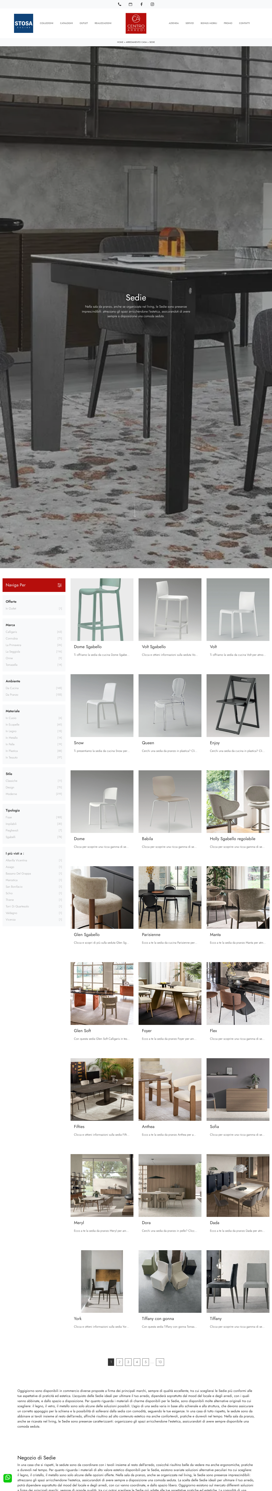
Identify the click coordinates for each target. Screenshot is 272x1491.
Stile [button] (9, 774)
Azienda (174, 23)
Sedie (152, 42)
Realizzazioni (103, 23)
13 (160, 1362)
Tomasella (11, 665)
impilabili (11, 824)
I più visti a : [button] (15, 853)
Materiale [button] (13, 711)
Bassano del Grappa (18, 874)
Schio (9, 893)
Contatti (244, 23)
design (10, 787)
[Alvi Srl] (136, 23)
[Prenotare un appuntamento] (130, 4)
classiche (11, 781)
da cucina (12, 688)
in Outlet (11, 609)
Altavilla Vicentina (16, 860)
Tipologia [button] (13, 810)
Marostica (11, 880)
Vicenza (11, 920)
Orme (9, 658)
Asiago (10, 867)
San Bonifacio (14, 887)
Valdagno (11, 913)
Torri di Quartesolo (17, 906)
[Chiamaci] (120, 4)
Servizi (190, 23)
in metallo (12, 738)
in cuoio (11, 718)
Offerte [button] (11, 601)
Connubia (12, 638)
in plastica (12, 751)
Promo (228, 23)
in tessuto (12, 757)
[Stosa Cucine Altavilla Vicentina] (24, 23)
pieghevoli (12, 830)
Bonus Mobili (209, 23)
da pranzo (12, 695)
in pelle (10, 744)
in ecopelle (12, 725)
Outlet (84, 23)
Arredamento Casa (136, 42)
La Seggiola (13, 652)
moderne (11, 794)
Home (120, 42)
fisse (9, 817)
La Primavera (13, 645)
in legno (11, 731)
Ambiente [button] (13, 681)
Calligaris (11, 632)
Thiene (10, 900)
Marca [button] (10, 625)
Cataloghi (66, 23)
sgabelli (11, 837)
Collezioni (46, 23)
